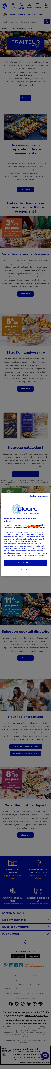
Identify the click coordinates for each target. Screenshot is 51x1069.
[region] (25, 534)
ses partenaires (34, 525)
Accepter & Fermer (25, 563)
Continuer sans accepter (39, 496)
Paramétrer (25, 570)
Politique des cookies (35, 555)
